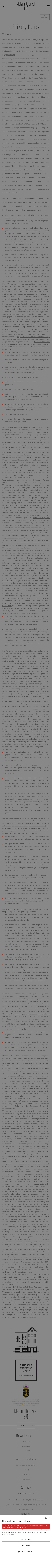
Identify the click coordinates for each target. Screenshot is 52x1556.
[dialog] (26, 1535)
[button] (26, 1551)
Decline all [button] (26, 1545)
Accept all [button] (26, 1539)
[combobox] (46, 1518)
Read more (10, 1535)
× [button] (49, 1518)
